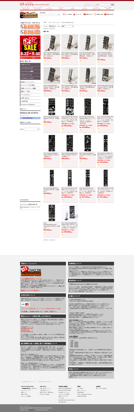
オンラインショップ (26, 390)
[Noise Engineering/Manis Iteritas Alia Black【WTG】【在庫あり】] (51, 143)
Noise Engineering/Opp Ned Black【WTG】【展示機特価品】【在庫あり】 (51, 54)
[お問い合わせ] (109, 15)
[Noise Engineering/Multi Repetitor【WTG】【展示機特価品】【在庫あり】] (51, 75)
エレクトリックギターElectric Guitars (25, 8)
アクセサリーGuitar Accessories (96, 8)
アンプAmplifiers (73, 8)
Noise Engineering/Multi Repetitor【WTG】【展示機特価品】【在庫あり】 (51, 87)
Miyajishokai (31, 410)
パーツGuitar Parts (84, 8)
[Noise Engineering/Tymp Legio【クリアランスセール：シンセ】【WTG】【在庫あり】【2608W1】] (87, 178)
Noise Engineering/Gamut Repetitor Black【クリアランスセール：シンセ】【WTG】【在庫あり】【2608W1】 (87, 120)
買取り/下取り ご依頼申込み (46, 392)
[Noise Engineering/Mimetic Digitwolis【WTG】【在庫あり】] (51, 106)
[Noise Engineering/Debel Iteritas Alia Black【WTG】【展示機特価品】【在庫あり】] (105, 42)
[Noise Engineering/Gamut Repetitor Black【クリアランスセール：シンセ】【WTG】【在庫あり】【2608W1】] (87, 106)
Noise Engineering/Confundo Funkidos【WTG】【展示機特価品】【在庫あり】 (105, 87)
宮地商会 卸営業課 (81, 396)
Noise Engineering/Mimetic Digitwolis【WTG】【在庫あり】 (51, 118)
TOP (44, 22)
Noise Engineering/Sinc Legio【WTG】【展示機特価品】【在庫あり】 (87, 87)
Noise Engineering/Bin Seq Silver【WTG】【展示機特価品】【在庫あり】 (69, 87)
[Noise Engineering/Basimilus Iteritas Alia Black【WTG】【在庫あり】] (69, 143)
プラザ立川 (61, 398)
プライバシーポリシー (25, 406)
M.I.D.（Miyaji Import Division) (84, 394)
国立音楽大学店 (62, 402)
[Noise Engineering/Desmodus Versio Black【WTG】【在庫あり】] (51, 213)
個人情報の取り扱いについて (29, 381)
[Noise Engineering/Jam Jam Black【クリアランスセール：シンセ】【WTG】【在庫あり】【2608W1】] (69, 178)
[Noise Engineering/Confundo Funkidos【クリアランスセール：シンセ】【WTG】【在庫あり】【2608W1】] (69, 106)
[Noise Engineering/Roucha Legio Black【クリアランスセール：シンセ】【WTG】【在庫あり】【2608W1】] (105, 143)
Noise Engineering (27, 118)
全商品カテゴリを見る (25, 122)
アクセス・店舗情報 (26, 396)
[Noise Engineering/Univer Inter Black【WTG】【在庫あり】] (51, 178)
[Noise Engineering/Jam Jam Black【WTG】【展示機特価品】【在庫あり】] (69, 42)
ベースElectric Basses (49, 8)
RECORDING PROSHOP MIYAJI (67, 400)
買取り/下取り (24, 394)
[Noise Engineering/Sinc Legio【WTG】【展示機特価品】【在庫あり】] (87, 75)
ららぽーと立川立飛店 (64, 394)
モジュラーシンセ (54, 22)
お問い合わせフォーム (45, 388)
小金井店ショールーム (64, 392)
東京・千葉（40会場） (101, 388)
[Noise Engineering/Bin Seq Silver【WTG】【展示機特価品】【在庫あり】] (69, 75)
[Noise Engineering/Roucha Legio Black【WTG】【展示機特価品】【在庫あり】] (87, 42)
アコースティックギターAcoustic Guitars (37, 8)
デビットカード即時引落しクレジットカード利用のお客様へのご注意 (41, 308)
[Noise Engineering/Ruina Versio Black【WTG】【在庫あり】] (87, 143)
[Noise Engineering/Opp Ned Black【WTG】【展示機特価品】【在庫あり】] (51, 42)
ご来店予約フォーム (45, 390)
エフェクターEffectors (61, 8)
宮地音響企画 (80, 392)
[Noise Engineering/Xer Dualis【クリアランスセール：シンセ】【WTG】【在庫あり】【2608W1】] (105, 178)
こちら (75, 377)
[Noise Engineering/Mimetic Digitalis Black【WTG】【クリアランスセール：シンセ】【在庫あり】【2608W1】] (69, 213)
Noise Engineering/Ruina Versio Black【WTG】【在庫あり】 (87, 155)
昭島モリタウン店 (63, 396)
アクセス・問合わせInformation (108, 8)
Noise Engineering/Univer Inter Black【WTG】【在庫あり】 (51, 189)
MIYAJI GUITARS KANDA (65, 390)
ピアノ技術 (80, 388)
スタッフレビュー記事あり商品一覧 (28, 204)
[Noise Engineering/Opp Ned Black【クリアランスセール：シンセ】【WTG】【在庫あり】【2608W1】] (105, 106)
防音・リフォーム (81, 390)
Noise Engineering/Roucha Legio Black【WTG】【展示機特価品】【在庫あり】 (87, 54)
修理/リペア (24, 392)
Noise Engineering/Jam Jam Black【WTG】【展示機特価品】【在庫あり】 (69, 54)
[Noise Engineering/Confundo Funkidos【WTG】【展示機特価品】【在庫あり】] (105, 75)
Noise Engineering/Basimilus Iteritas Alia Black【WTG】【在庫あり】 (69, 155)
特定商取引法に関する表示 (44, 381)
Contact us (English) (45, 394)
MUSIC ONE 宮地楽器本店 (65, 388)
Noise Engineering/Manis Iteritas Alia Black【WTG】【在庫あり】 (51, 155)
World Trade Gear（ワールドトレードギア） (30, 207)
